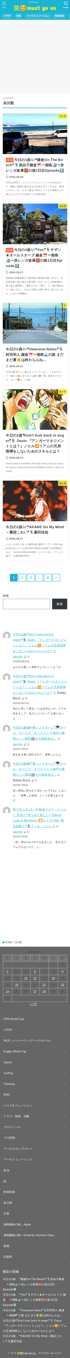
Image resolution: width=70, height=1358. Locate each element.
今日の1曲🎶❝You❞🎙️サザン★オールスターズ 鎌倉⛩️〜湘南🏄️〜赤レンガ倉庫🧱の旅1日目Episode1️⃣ (34, 1300)
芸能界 (8, 1256)
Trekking (9, 1083)
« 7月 (33, 1004)
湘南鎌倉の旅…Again (17, 1224)
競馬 (6, 1246)
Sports (8, 1062)
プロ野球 (9, 1137)
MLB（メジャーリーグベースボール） (28, 1040)
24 (7, 991)
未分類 (8, 1202)
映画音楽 (59, 16)
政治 (6, 1170)
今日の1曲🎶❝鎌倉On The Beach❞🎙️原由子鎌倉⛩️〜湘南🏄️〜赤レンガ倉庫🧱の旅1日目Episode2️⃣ (33, 1284)
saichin (18, 656)
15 (53, 978)
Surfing (8, 1073)
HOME (8, 942)
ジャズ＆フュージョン (38, 16)
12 (25, 978)
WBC (7, 1094)
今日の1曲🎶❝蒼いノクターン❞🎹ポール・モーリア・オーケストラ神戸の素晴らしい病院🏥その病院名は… (39, 733)
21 (44, 984)
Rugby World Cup (15, 1051)
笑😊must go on (36, 7)
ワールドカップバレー (18, 1148)
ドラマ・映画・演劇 (16, 1116)
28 (44, 991)
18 (16, 984)
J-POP (7, 16)
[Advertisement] (35, 57)
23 (62, 984)
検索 (6, 595)
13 (35, 978)
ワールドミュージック (18, 1159)
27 (35, 991)
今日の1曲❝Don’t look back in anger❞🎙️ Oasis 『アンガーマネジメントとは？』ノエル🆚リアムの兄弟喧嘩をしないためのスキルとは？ (34, 1325)
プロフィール (12, 1127)
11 (47, 577)
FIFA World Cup (14, 1018)
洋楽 (18, 16)
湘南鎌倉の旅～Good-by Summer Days (29, 1235)
